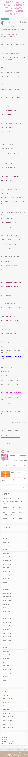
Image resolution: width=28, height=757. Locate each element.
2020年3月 (7, 680)
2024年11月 (7, 564)
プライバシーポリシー (11, 752)
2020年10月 (7, 673)
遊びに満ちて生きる (5, 19)
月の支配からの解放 (9, 717)
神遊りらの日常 (8, 720)
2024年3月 (7, 582)
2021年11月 (7, 637)
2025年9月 (7, 539)
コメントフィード (8, 741)
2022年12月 (7, 615)
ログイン (6, 737)
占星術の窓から (8, 702)
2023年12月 (7, 593)
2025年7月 (7, 542)
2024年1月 (7, 589)
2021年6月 (7, 655)
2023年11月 (7, 597)
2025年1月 (7, 557)
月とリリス (7, 713)
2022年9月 (7, 626)
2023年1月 (7, 611)
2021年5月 (7, 658)
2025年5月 (7, 549)
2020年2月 (7, 684)
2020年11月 (7, 669)
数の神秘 (6, 709)
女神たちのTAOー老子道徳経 (11, 706)
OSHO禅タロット (8, 695)
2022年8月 (7, 629)
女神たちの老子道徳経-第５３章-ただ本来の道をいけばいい (15, 513)
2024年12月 (7, 560)
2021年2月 (7, 666)
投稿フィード (7, 739)
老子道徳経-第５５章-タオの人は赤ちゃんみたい (15, 502)
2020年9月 (7, 676)
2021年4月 (7, 662)
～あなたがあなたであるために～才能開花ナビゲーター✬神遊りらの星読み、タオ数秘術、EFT (14, 8)
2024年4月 (7, 578)
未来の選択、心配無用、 (6, 443)
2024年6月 (7, 571)
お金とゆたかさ (8, 699)
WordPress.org (8, 743)
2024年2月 (7, 586)
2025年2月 (7, 553)
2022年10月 (7, 622)
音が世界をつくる (8, 728)
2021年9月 (7, 644)
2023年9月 (7, 604)
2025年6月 (7, 546)
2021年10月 (7, 640)
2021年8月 (7, 647)
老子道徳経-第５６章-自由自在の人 (12, 498)
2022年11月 (7, 618)
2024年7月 (7, 568)
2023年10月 (7, 600)
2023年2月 (7, 607)
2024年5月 (7, 575)
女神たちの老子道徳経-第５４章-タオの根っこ (15, 508)
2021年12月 (7, 633)
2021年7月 (7, 651)
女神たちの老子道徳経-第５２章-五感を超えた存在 (15, 519)
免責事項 (19, 752)
